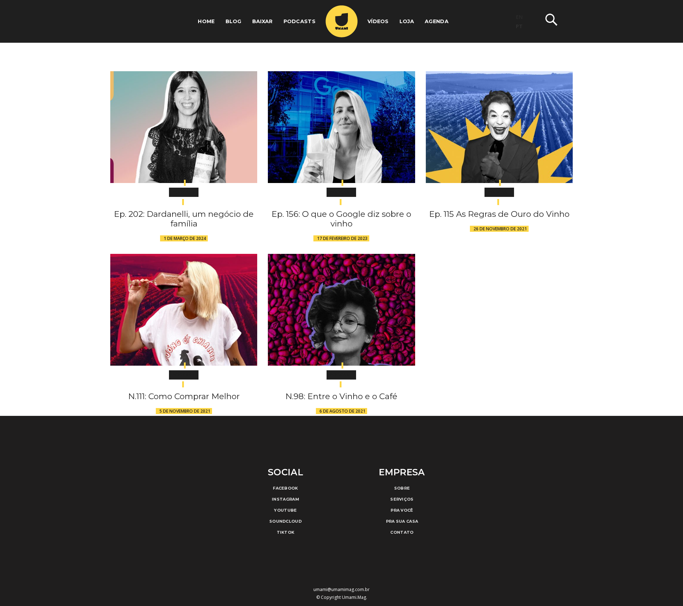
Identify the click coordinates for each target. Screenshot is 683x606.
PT (519, 26)
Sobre (402, 488)
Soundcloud (285, 521)
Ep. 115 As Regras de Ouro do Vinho (499, 214)
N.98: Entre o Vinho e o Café (341, 396)
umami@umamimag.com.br (341, 589)
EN (519, 17)
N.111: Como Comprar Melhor (184, 396)
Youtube (285, 510)
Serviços (401, 499)
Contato (401, 532)
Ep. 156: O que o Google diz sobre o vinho (341, 219)
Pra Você (402, 510)
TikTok (286, 532)
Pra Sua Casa (402, 521)
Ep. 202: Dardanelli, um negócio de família (184, 219)
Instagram (285, 499)
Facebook (285, 488)
